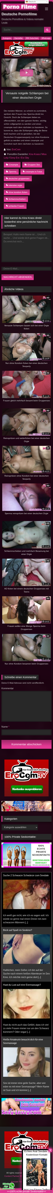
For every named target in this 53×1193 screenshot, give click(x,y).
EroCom (16, 149)
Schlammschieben (17, 199)
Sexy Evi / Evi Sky (19, 157)
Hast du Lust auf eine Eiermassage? (22, 930)
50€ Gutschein (32, 38)
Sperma (12, 171)
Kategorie (7, 38)
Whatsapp (46, 38)
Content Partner (12, 1179)
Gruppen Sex (34, 164)
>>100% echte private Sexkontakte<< (26, 1191)
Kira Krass (34, 154)
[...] (39, 922)
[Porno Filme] (21, 7)
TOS (21, 1185)
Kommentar (7, 688)
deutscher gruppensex (19, 178)
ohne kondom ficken (18, 192)
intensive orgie (15, 185)
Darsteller (18, 38)
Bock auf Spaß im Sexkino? (17, 875)
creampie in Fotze (33, 171)
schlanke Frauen (16, 206)
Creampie (13, 164)
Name (5, 726)
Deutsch (32, 2)
